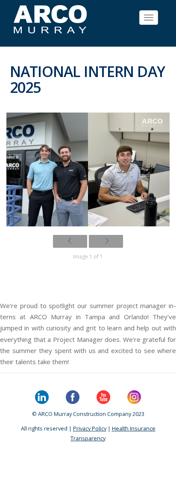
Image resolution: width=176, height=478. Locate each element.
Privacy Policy (89, 428)
